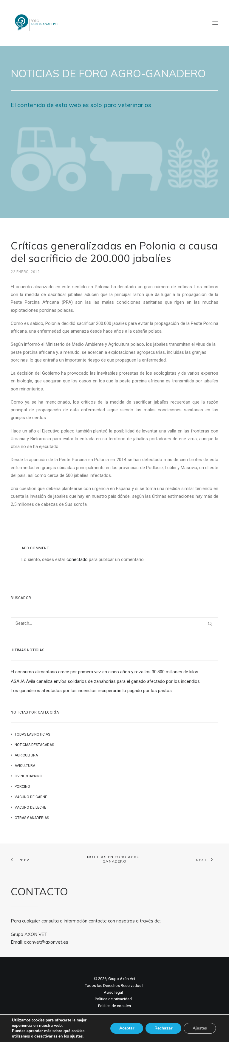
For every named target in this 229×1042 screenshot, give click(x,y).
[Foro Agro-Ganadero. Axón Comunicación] (36, 23)
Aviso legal (113, 992)
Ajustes (200, 1028)
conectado (77, 559)
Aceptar (126, 1028)
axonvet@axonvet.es (46, 942)
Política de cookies (114, 1006)
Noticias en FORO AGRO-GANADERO (114, 859)
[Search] (114, 623)
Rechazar (163, 1028)
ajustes (76, 1036)
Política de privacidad (113, 999)
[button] (215, 23)
